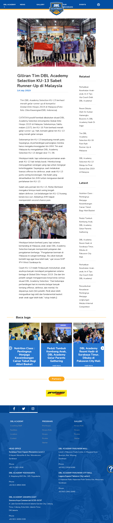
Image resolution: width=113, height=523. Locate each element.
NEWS (22, 4)
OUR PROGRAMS (68, 5)
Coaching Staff (16, 425)
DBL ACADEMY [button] (9, 5)
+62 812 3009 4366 (67, 467)
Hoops (45, 434)
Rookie (45, 438)
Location (13, 434)
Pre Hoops (46, 425)
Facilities (13, 430)
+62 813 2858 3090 (17, 485)
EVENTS (82, 4)
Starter (45, 442)
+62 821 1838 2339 (17, 519)
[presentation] (10, 348)
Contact (13, 438)
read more (56, 365)
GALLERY (40, 4)
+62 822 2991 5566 (67, 491)
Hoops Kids (47, 430)
